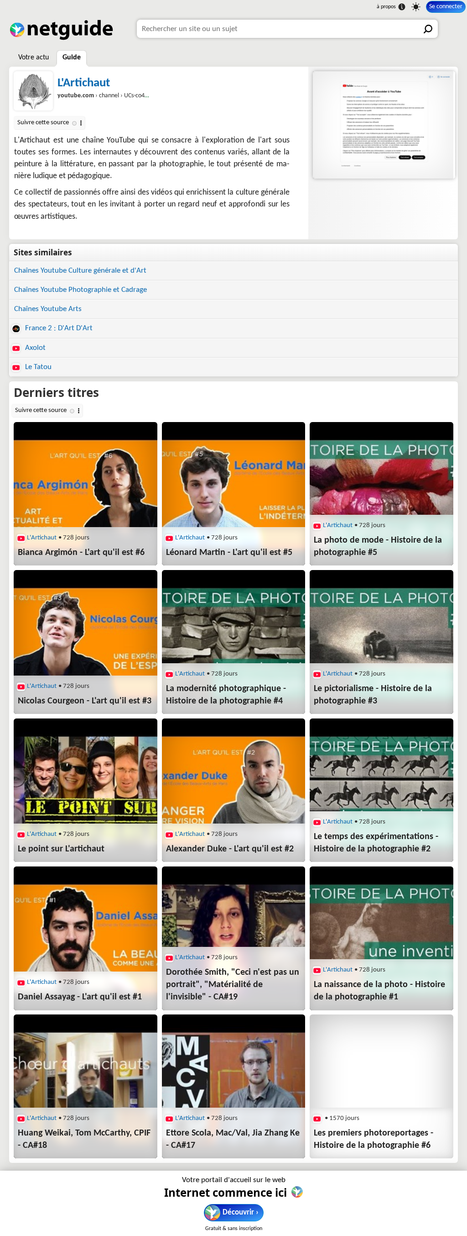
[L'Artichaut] (383, 125)
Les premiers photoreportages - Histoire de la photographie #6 (373, 1139)
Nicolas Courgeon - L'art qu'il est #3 (84, 701)
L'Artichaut (83, 83)
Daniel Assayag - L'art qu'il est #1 (80, 997)
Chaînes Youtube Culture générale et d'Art (80, 271)
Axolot (34, 348)
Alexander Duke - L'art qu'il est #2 (230, 849)
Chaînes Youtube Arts (48, 309)
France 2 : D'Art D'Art (58, 328)
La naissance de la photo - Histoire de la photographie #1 (379, 991)
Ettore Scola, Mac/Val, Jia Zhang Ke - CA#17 (233, 1139)
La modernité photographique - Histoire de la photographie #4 (226, 695)
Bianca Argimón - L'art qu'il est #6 (81, 552)
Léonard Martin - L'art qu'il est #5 (229, 552)
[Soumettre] (429, 29)
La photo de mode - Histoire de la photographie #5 (378, 546)
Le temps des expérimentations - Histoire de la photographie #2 (376, 843)
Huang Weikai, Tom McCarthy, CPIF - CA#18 (84, 1139)
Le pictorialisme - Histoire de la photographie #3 (373, 695)
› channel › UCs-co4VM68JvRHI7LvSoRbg (127, 95)
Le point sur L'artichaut (61, 849)
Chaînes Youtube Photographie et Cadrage (80, 290)
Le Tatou (37, 367)
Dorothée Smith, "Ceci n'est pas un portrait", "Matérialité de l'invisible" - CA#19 (232, 985)
